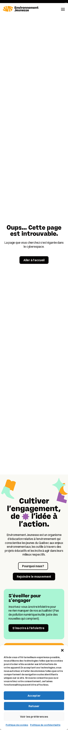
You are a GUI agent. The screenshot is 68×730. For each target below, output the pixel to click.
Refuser (34, 706)
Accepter (34, 695)
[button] (62, 650)
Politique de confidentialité (45, 725)
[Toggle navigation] (63, 9)
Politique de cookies (17, 725)
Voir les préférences (34, 716)
